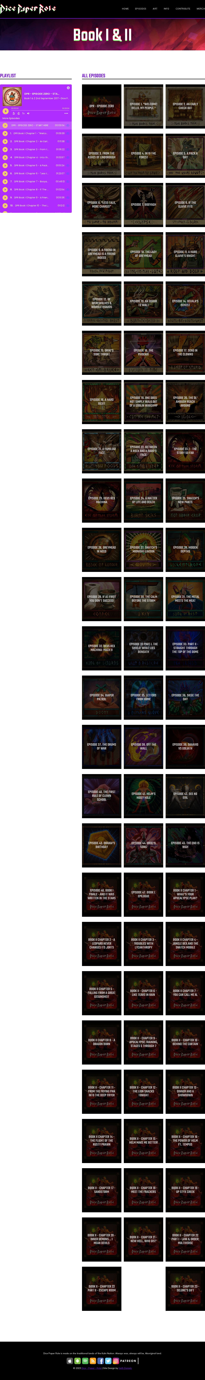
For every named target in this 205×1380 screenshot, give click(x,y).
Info (166, 8)
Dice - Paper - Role (91, 1368)
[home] (28, 9)
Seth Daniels (125, 1368)
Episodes (140, 8)
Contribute (183, 8)
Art (155, 8)
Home (125, 8)
